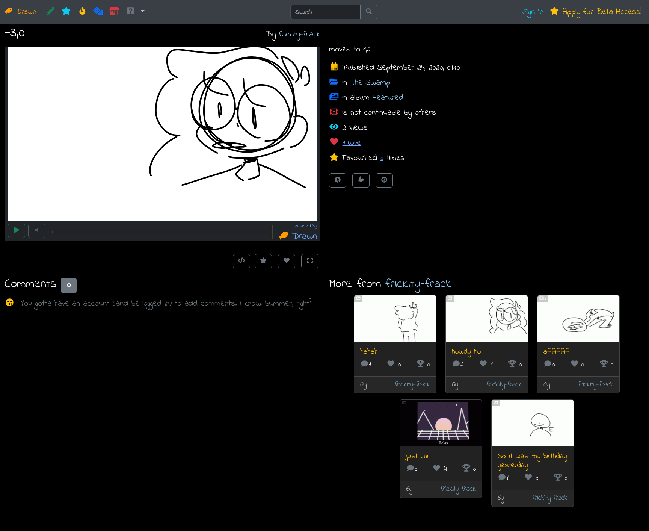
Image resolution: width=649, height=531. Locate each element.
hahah (369, 351)
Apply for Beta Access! (600, 12)
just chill (418, 456)
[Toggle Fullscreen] (309, 261)
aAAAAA (556, 351)
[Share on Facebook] (337, 180)
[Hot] (82, 12)
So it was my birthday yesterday (532, 461)
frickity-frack (299, 34)
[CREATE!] (50, 12)
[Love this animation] (286, 261)
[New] (66, 12)
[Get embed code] (241, 261)
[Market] (114, 12)
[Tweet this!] (361, 180)
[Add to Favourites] (263, 261)
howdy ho (466, 351)
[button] (135, 12)
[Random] (98, 12)
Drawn (24, 11)
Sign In (532, 12)
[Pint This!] (384, 180)
